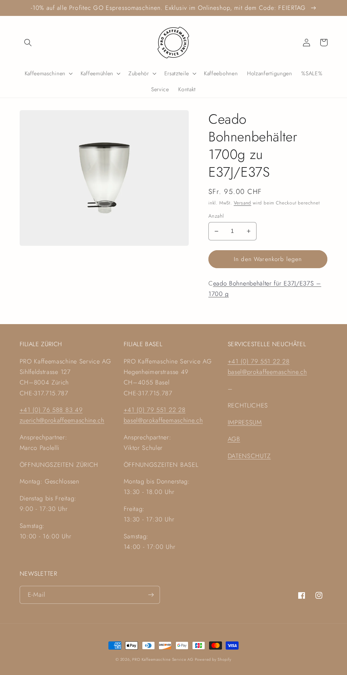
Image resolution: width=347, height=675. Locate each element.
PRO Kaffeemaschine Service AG (163, 659)
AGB (234, 438)
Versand (242, 202)
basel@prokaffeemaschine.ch (163, 420)
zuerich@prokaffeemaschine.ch (62, 420)
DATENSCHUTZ (249, 455)
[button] (28, 42)
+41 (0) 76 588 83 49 (51, 409)
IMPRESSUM (245, 422)
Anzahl (216, 216)
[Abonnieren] (151, 595)
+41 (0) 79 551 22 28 (155, 409)
